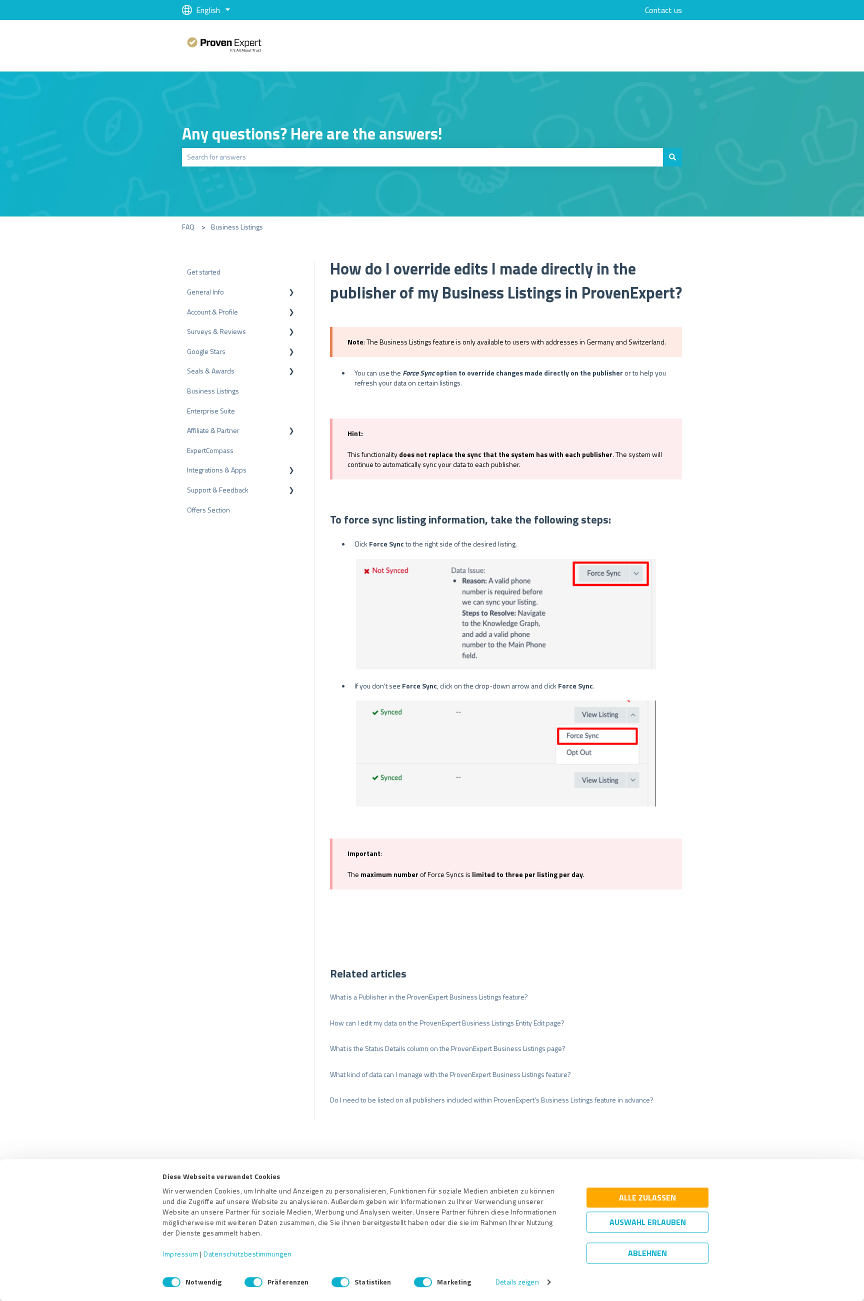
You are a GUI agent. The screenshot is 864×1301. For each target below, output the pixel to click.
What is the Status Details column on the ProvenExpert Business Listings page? (448, 1048)
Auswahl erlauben (648, 1222)
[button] (292, 293)
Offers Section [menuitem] (208, 509)
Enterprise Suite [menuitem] (211, 411)
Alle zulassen (647, 1198)
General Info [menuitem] (205, 291)
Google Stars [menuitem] (206, 351)
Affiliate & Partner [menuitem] (213, 430)
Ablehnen (647, 1254)
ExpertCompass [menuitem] (210, 450)
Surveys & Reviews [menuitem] (216, 331)
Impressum (180, 1254)
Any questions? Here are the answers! (312, 134)
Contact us (663, 10)
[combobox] (422, 157)
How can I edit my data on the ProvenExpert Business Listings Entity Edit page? (447, 1023)
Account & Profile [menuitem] (212, 311)
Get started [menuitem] (203, 271)
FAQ (188, 227)
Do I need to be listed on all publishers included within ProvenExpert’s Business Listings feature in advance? (492, 1099)
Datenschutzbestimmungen (248, 1254)
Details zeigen (517, 1282)
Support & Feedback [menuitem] (217, 489)
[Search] (672, 157)
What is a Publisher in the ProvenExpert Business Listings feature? (429, 997)
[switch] (253, 1282)
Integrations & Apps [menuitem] (216, 469)
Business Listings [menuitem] (213, 391)
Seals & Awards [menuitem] (210, 371)
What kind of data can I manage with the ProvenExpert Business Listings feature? (450, 1074)
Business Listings (237, 227)
